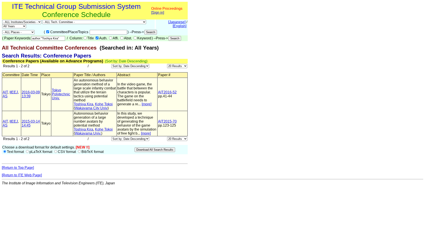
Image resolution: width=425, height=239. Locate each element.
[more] (146, 104)
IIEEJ (14, 92)
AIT (5, 92)
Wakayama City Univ (91, 108)
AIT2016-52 (167, 92)
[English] (179, 26)
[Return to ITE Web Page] (22, 175)
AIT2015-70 (167, 121)
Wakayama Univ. (88, 133)
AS (5, 96)
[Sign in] (157, 12)
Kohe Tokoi (104, 104)
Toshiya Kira (83, 104)
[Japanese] (176, 22)
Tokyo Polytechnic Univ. (61, 94)
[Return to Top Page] (18, 168)
